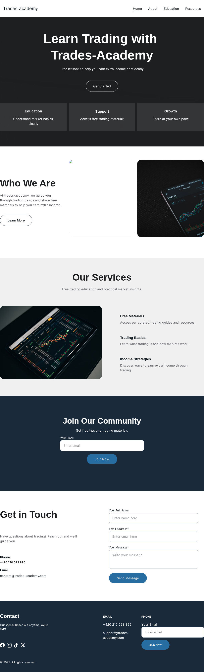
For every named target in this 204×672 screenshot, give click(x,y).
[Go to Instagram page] (9, 645)
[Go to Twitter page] (23, 645)
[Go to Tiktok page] (16, 645)
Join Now (102, 459)
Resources (193, 9)
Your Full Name (118, 510)
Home (137, 9)
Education (171, 9)
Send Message (128, 578)
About (152, 9)
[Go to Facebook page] (2, 645)
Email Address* (119, 529)
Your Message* (119, 547)
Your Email (67, 438)
